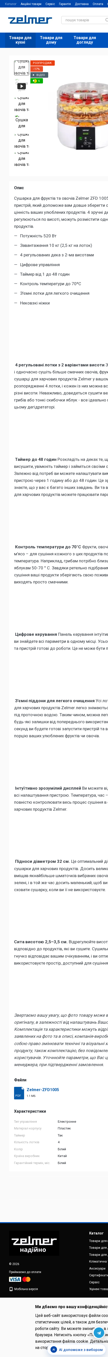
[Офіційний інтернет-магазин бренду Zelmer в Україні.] (34, 1243)
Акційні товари (31, 4)
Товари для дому (51, 40)
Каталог (11, 4)
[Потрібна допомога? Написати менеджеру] (98, 1332)
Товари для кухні (20, 40)
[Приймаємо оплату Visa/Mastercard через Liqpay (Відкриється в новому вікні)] (20, 1279)
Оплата (98, 4)
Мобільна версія (26, 1289)
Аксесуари (97, 1268)
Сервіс (50, 4)
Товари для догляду (85, 40)
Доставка (82, 4)
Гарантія (65, 4)
